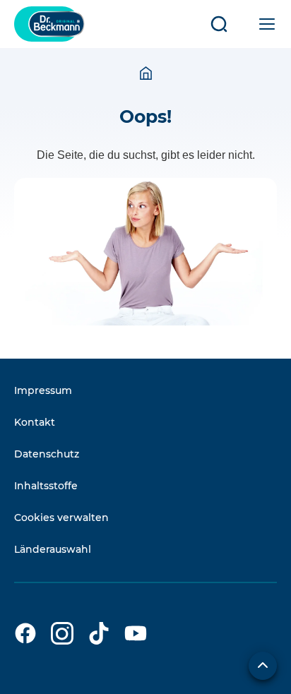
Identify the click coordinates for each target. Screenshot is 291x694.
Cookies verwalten (61, 517)
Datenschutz (46, 454)
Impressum (43, 390)
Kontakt (34, 422)
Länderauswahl (52, 549)
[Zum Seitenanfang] (263, 666)
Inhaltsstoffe (46, 485)
